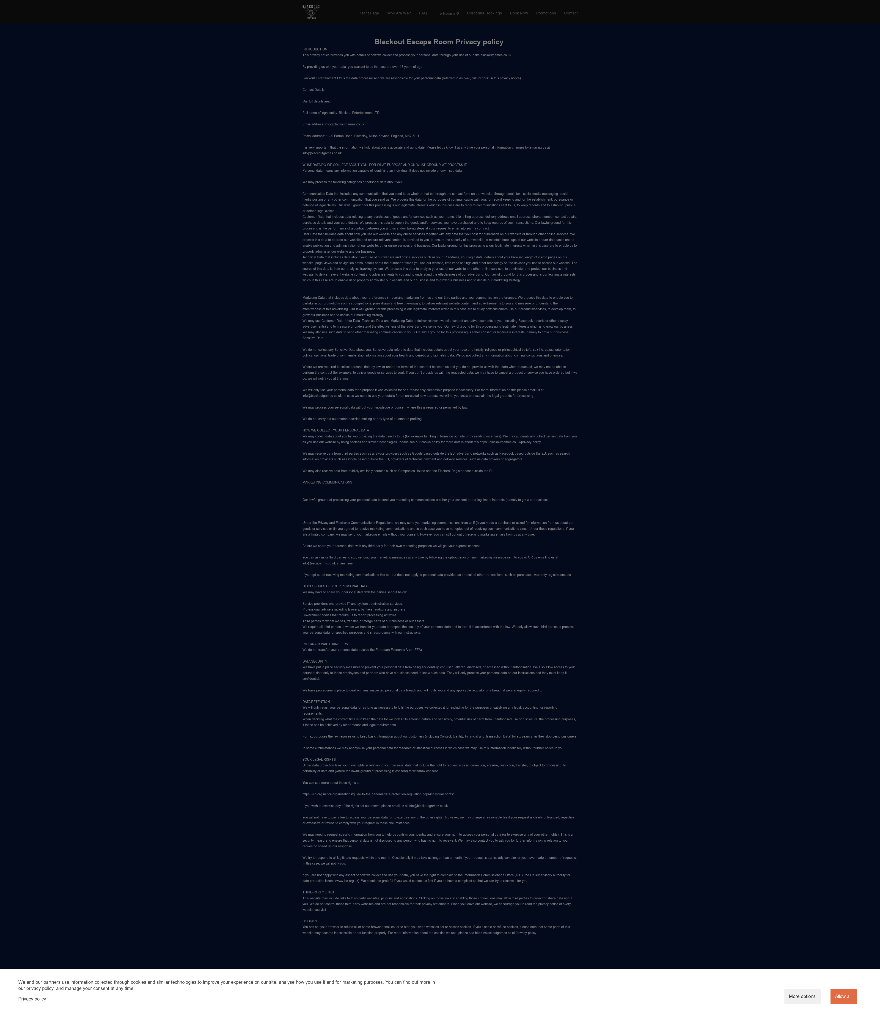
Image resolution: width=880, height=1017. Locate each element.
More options (802, 996)
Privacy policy (32, 999)
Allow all (843, 996)
